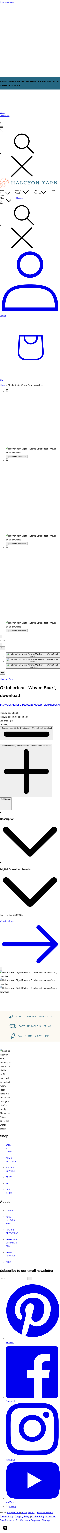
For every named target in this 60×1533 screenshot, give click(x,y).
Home (3, 385)
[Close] (1, 968)
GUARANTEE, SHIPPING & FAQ (10, 1242)
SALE (8, 1183)
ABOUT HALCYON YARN (10, 1220)
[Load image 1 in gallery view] (33, 655)
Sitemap (46, 1520)
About (2, 113)
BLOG (8, 1262)
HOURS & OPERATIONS (10, 1231)
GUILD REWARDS (10, 1254)
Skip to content (7, 2)
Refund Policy (6, 1516)
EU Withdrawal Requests (28, 1520)
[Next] (1, 644)
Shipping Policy (22, 1516)
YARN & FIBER (9, 1148)
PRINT (9, 1177)
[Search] (30, 155)
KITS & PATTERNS (9, 1159)
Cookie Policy (37, 1516)
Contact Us (4, 116)
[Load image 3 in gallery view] (33, 666)
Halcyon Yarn (6, 679)
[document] (30, 982)
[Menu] (1, 127)
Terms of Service (45, 1512)
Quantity (4, 724)
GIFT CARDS (9, 1191)
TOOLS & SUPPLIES (9, 1169)
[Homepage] (29, 186)
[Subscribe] (30, 1278)
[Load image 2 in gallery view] (33, 660)
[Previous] (1, 636)
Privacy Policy (28, 1512)
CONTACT (10, 1210)
